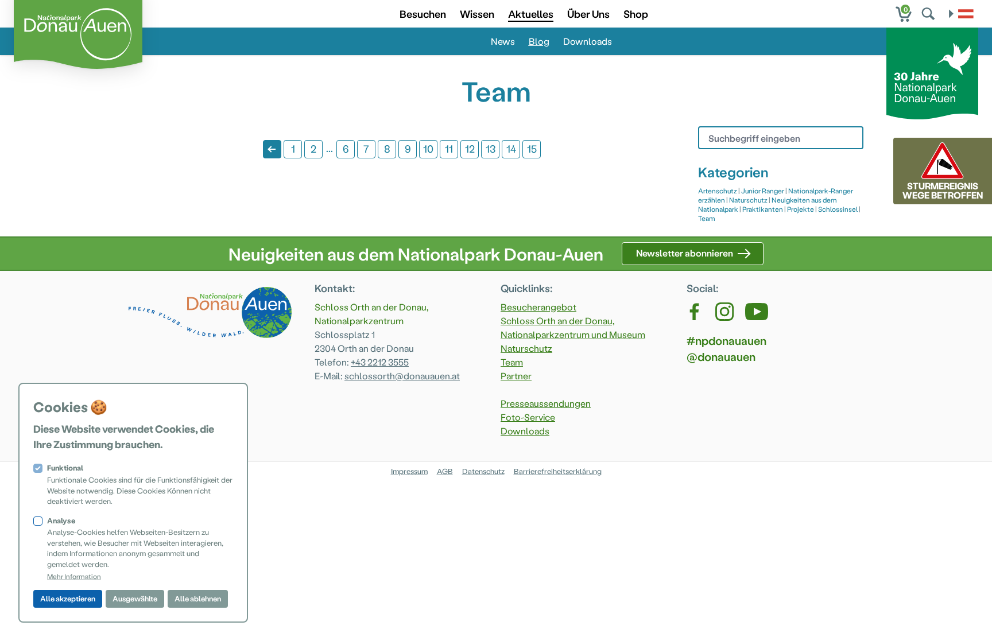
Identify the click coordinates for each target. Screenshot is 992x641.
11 (449, 148)
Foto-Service (528, 416)
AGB (445, 471)
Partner (516, 375)
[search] (929, 14)
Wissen (477, 13)
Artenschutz (717, 191)
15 (532, 148)
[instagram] (724, 311)
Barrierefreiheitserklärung (558, 471)
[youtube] (756, 311)
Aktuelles (530, 13)
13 (490, 148)
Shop (635, 13)
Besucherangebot (538, 306)
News (503, 41)
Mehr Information (74, 576)
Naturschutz (748, 200)
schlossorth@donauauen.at (402, 375)
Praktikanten (762, 209)
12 (470, 148)
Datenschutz (483, 471)
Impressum (409, 471)
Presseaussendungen (546, 403)
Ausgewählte (135, 598)
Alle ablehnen (198, 598)
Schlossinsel (838, 209)
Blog (539, 41)
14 (511, 148)
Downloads (587, 41)
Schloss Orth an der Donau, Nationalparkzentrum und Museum (573, 327)
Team (706, 218)
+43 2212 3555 (380, 361)
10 (428, 148)
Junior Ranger (762, 191)
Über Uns (588, 13)
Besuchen (423, 13)
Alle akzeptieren (67, 598)
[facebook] (695, 311)
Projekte (800, 209)
